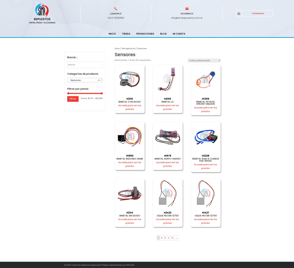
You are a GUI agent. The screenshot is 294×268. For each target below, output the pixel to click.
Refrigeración (129, 48)
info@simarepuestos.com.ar (187, 17)
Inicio (112, 33)
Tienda (126, 33)
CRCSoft (130, 265)
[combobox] (85, 80)
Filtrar (73, 98)
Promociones (145, 33)
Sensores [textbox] (84, 80)
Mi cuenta (179, 33)
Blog (163, 33)
